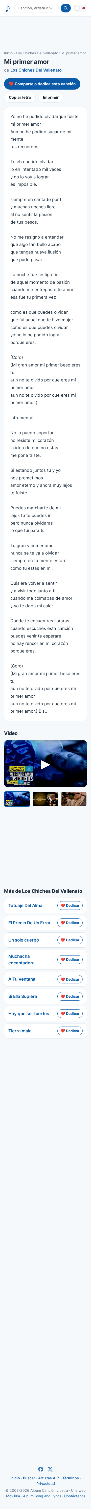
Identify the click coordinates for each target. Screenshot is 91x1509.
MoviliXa (13, 1496)
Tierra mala (20, 1030)
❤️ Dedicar (70, 905)
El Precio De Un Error (29, 922)
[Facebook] (40, 1469)
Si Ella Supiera (22, 996)
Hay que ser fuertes (28, 1013)
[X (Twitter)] (50, 1469)
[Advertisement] (45, 33)
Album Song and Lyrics (42, 1496)
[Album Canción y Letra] (7, 8)
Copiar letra (20, 97)
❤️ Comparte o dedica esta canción (42, 83)
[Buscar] (66, 8)
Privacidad (45, 1483)
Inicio (8, 53)
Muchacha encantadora (21, 959)
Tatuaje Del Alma (25, 905)
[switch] (80, 8)
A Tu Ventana (21, 979)
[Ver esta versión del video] (17, 799)
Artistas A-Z (48, 1478)
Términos (70, 1478)
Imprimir (51, 97)
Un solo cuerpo (23, 940)
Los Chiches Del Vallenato (37, 53)
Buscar (29, 1478)
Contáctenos (74, 1496)
